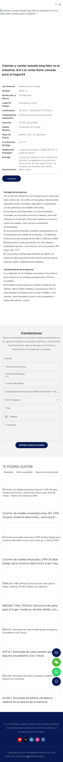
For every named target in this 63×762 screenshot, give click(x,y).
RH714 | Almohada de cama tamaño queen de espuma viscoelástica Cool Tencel (30, 653)
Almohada (8, 472)
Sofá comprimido (24, 472)
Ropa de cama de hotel (47, 472)
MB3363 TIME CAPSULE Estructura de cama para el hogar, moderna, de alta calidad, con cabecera (30, 607)
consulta (11, 178)
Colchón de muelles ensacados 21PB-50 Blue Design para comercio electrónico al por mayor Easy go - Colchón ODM (31, 561)
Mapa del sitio (52, 756)
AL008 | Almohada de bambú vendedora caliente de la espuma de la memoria (27, 699)
